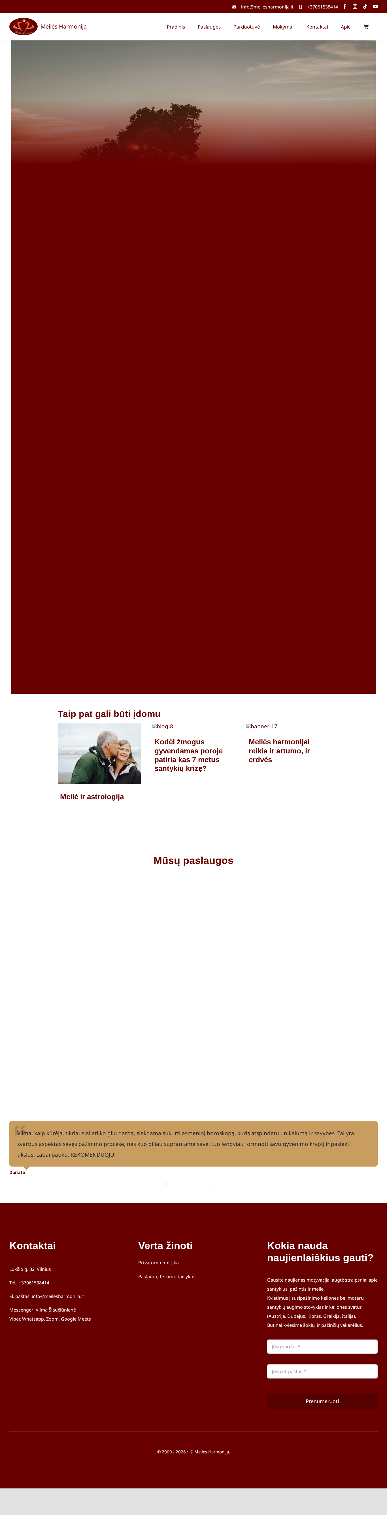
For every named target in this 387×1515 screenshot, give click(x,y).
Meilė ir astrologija (92, 796)
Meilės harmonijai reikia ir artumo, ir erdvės (279, 751)
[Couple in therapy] (261, 726)
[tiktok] (365, 6)
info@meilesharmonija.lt (267, 7)
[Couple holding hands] (162, 726)
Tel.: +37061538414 (29, 1283)
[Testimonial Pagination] (166, 1184)
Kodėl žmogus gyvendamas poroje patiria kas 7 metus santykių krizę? (188, 755)
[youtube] (375, 6)
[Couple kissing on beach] (99, 726)
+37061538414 (322, 7)
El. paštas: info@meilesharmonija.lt (46, 1296)
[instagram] (355, 6)
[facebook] (345, 6)
